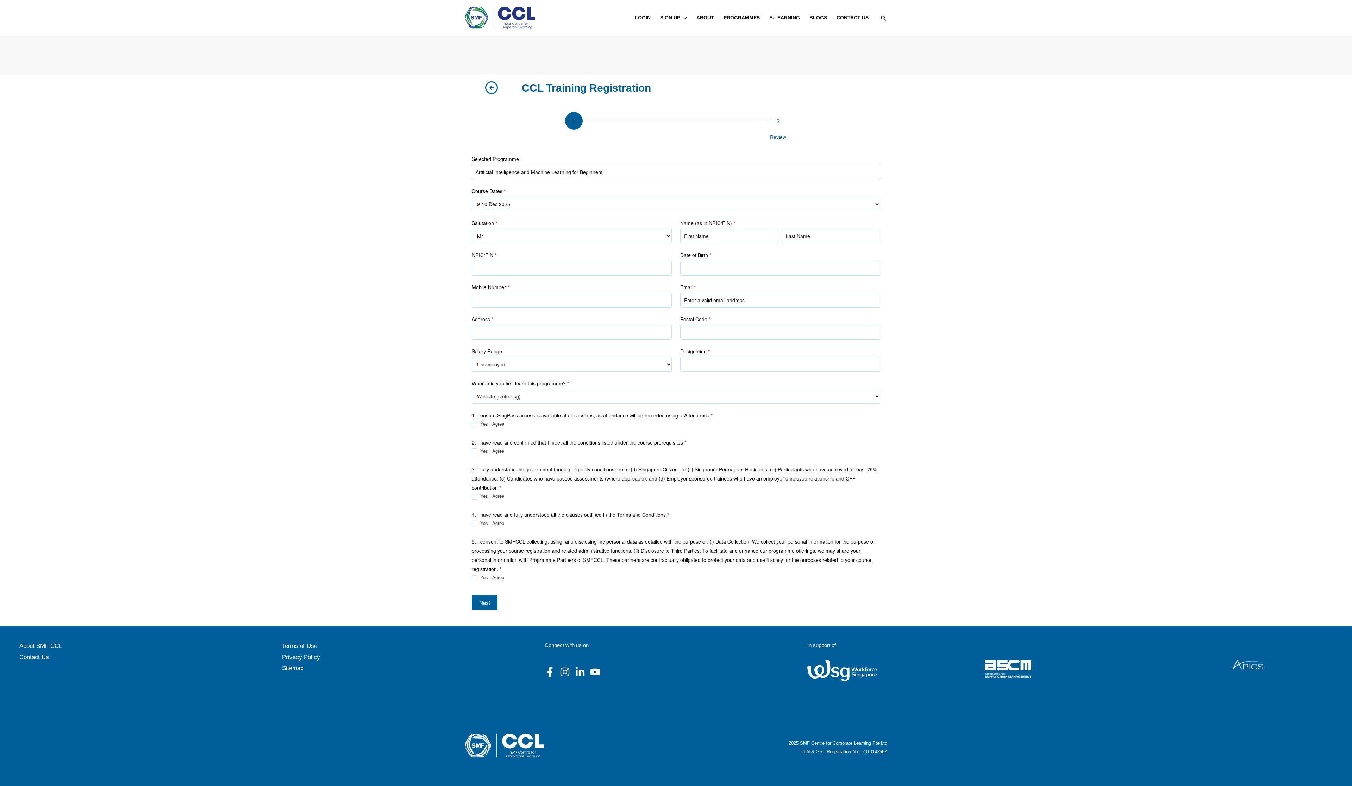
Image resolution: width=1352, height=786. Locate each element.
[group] (676, 128)
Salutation (484, 223)
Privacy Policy (301, 657)
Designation (695, 351)
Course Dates (489, 190)
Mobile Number (490, 287)
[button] (683, 17)
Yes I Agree (491, 424)
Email (688, 287)
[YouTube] (595, 672)
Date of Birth (695, 255)
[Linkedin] (580, 672)
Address (482, 319)
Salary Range (487, 351)
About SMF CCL (40, 646)
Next (484, 602)
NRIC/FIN (484, 255)
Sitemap (292, 668)
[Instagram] (565, 672)
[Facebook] (550, 672)
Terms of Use (299, 646)
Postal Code (695, 319)
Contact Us (34, 657)
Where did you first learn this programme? (520, 383)
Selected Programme (495, 158)
